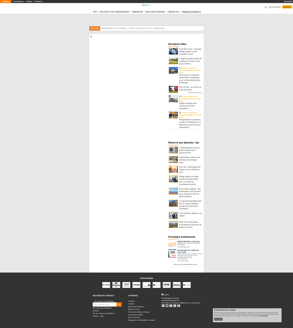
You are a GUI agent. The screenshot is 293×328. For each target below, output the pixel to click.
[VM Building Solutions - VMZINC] (126, 285)
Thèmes (96, 316)
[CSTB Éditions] (167, 285)
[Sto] (187, 285)
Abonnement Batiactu (136, 306)
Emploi (29, 1)
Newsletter (288, 1)
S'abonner (287, 7)
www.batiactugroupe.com (170, 300)
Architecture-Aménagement (115, 12)
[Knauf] (177, 285)
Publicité (131, 304)
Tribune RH (173, 12)
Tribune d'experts (191, 12)
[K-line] (106, 285)
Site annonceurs (134, 317)
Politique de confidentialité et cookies (141, 320)
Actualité (5, 1)
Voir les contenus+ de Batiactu (104, 313)
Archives (96, 311)
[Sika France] (146, 285)
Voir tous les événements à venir (185, 264)
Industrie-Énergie (155, 12)
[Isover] (136, 285)
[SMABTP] (116, 285)
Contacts (131, 301)
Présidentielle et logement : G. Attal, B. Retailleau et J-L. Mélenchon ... (133, 28)
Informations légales (135, 315)
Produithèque (18, 1)
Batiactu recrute (134, 309)
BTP (95, 12)
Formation (39, 1)
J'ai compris (218, 319)
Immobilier (137, 12)
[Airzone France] (156, 285)
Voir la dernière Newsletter (102, 308)
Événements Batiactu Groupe (138, 312)
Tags (102, 316)
